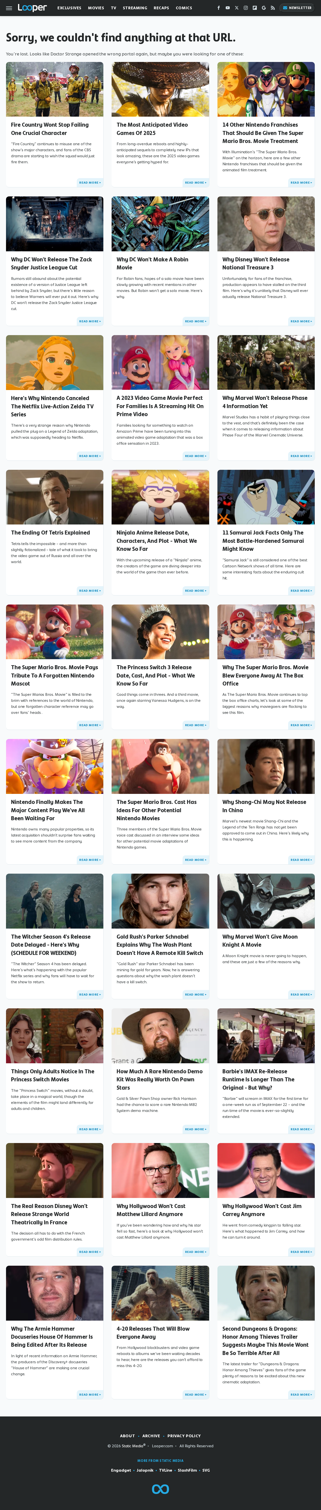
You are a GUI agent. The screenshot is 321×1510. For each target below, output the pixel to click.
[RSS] (272, 9)
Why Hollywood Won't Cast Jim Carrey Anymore (262, 1210)
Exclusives (69, 8)
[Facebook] (218, 9)
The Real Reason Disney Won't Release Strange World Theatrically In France (49, 1214)
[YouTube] (227, 9)
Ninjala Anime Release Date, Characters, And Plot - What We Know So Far (157, 540)
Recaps (161, 8)
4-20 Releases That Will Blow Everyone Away (153, 1333)
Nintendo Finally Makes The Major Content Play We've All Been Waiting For (48, 810)
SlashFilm (187, 1470)
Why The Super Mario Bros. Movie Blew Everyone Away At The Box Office (265, 675)
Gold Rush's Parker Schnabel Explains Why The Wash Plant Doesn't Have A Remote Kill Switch (160, 945)
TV (113, 8)
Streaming (135, 8)
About (127, 1436)
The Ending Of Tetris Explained (50, 532)
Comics (184, 8)
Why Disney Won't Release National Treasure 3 (255, 263)
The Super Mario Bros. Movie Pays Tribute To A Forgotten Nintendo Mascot (54, 675)
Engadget (121, 1470)
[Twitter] (236, 9)
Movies (96, 8)
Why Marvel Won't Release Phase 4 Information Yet (264, 402)
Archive (151, 1436)
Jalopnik (145, 1470)
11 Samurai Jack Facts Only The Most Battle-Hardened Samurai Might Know (263, 540)
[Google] (263, 9)
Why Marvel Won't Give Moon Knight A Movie (260, 941)
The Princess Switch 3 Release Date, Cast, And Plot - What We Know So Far (156, 675)
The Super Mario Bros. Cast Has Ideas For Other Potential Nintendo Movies (157, 810)
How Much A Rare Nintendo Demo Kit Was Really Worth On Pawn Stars (160, 1079)
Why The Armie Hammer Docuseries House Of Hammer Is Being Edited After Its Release (52, 1337)
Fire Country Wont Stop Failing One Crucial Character (50, 129)
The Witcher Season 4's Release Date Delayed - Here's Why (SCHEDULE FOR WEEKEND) (51, 945)
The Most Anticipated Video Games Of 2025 (152, 129)
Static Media (132, 1446)
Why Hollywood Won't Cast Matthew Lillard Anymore (151, 1210)
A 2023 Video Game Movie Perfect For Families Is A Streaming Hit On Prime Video (160, 406)
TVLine (165, 1470)
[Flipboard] (254, 9)
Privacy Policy (184, 1436)
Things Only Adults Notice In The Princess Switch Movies (52, 1075)
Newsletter (300, 8)
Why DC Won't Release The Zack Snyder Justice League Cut (51, 263)
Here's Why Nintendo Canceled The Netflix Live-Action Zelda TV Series (52, 406)
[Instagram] (245, 9)
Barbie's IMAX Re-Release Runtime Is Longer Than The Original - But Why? (258, 1079)
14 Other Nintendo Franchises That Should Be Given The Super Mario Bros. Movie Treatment (262, 133)
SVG (206, 1470)
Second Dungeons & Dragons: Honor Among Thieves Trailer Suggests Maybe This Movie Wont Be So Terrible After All (265, 1341)
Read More (88, 183)
